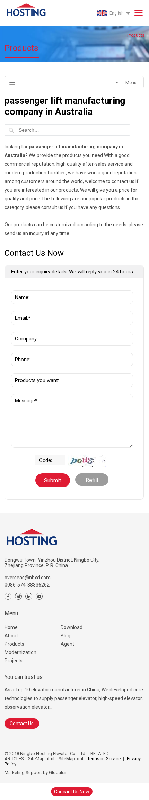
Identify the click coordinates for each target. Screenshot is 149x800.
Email (20, 307)
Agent (67, 644)
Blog (65, 635)
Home (11, 627)
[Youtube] (39, 596)
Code (43, 458)
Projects (14, 660)
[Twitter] (18, 596)
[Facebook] (8, 596)
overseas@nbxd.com (28, 577)
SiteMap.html (41, 758)
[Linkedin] (28, 596)
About (11, 635)
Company (24, 328)
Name (20, 287)
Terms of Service (104, 758)
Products (14, 644)
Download (71, 627)
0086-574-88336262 (27, 585)
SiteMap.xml (71, 758)
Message (24, 397)
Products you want (34, 370)
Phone (21, 349)
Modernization (20, 652)
